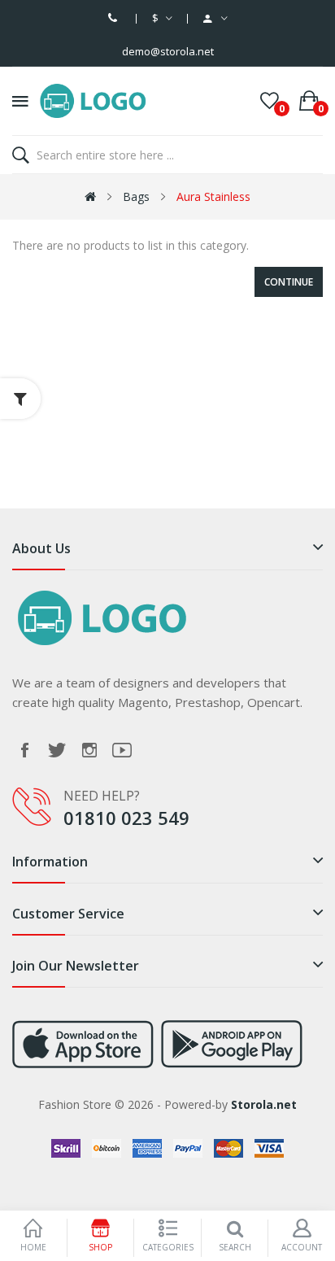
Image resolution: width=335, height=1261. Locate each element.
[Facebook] (24, 750)
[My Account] (215, 18)
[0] (269, 101)
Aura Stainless (213, 196)
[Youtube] (122, 750)
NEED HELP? (101, 796)
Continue (288, 282)
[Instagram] (89, 750)
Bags (136, 196)
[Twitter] (57, 750)
